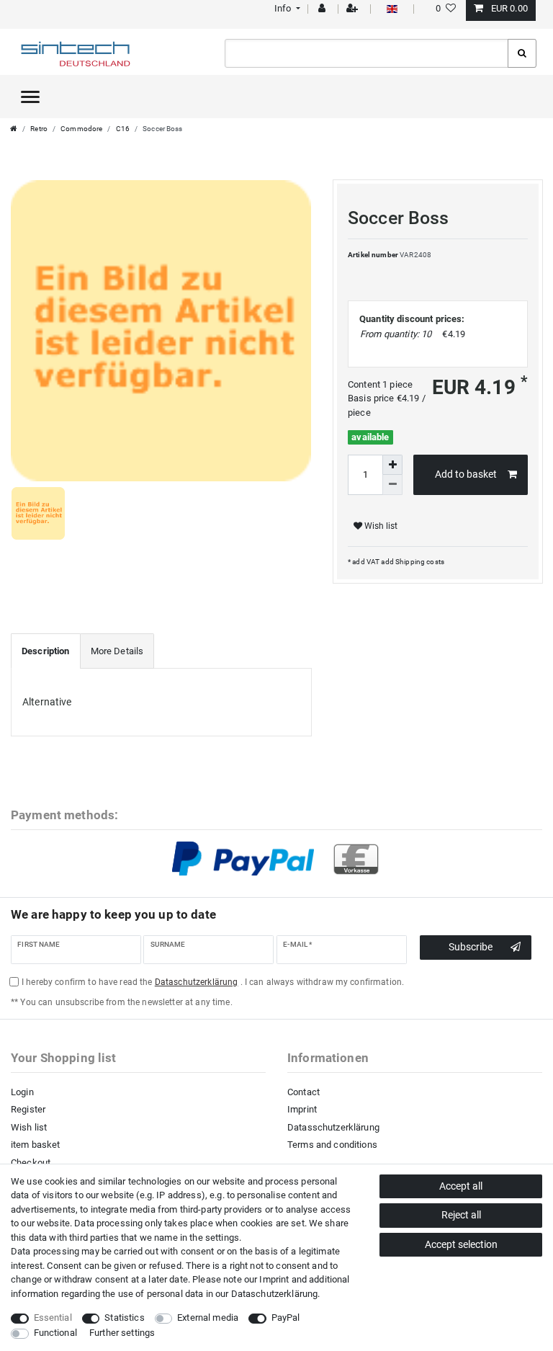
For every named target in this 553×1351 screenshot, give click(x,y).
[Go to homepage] (13, 128)
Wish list (379, 526)
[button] (285, 8)
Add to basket (466, 474)
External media (207, 1317)
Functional (55, 1332)
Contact (303, 1092)
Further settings (122, 1332)
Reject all (461, 1215)
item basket (35, 1144)
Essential (53, 1317)
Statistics (124, 1317)
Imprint (302, 1109)
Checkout (30, 1162)
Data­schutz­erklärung (274, 1293)
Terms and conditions (332, 1144)
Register (28, 1109)
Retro (39, 128)
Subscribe (471, 947)
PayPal (285, 1317)
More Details (117, 651)
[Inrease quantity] (392, 465)
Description (46, 651)
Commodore (81, 128)
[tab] (46, 651)
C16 (123, 128)
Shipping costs (419, 561)
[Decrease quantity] (392, 485)
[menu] (30, 96)
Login (22, 1092)
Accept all (460, 1186)
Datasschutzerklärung (333, 1127)
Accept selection (461, 1244)
